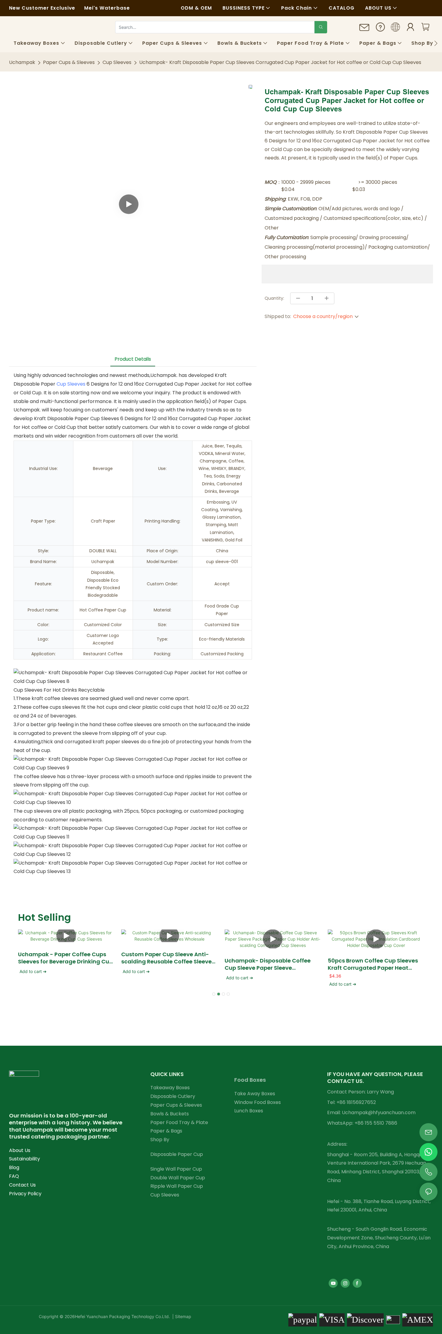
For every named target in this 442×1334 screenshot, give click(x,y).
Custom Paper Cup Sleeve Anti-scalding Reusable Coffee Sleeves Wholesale (168, 958)
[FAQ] (380, 28)
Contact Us (22, 1184)
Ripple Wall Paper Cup (176, 1186)
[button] (435, 43)
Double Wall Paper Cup (177, 1177)
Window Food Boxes (257, 1102)
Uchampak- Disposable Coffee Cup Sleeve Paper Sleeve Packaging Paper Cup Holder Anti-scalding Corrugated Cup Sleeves (273, 964)
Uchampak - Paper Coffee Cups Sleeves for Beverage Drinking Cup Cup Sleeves (65, 958)
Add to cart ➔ (33, 971)
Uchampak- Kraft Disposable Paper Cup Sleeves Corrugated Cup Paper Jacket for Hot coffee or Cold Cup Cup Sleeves (280, 62)
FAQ (14, 1176)
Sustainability (24, 1158)
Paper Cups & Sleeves (69, 62)
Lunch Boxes (248, 1110)
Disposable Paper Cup (176, 1154)
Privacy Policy (25, 1193)
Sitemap (182, 1316)
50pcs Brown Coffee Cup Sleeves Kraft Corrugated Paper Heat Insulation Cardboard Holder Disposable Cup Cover (373, 964)
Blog (14, 1167)
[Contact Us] (364, 29)
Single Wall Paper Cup (176, 1169)
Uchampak (22, 62)
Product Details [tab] (133, 359)
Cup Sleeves (117, 62)
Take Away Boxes (254, 1093)
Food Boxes (250, 1080)
